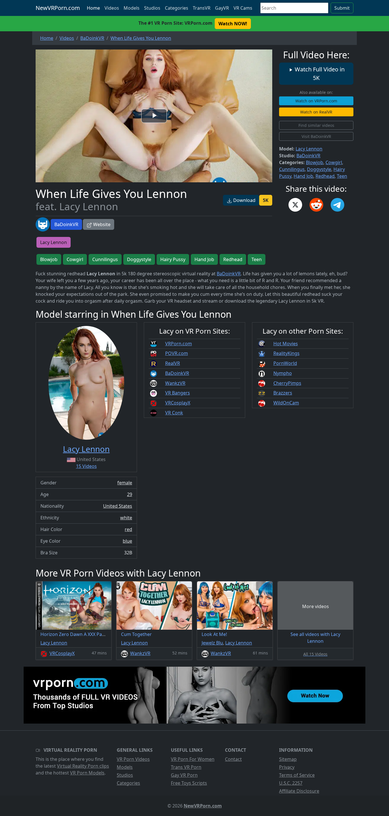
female (124, 483)
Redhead (325, 176)
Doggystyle (319, 169)
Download (243, 200)
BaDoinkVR (66, 224)
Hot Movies (285, 343)
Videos (112, 8)
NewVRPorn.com (58, 8)
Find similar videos (316, 125)
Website (101, 224)
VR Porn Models (87, 773)
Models (132, 8)
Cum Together (136, 634)
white (126, 518)
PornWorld (285, 363)
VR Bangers (177, 393)
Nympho (282, 373)
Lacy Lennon (309, 149)
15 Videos (86, 466)
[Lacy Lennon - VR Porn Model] (86, 383)
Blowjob (314, 162)
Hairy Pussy (172, 259)
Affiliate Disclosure (299, 791)
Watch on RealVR (316, 112)
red (128, 529)
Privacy (286, 767)
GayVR (222, 8)
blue (127, 541)
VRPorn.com (178, 343)
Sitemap (288, 759)
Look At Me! (214, 634)
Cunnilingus (292, 169)
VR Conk (174, 413)
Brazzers (282, 393)
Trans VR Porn (186, 767)
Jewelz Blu (212, 643)
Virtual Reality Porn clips (83, 766)
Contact (233, 759)
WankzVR (175, 383)
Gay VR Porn (184, 775)
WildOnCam (286, 403)
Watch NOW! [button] (232, 23)
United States (117, 506)
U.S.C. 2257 (290, 783)
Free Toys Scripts (189, 783)
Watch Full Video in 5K (319, 73)
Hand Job (303, 176)
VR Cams (243, 8)
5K (266, 200)
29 (129, 494)
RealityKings (286, 353)
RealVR (172, 363)
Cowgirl (333, 162)
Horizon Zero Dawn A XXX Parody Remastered (89, 634)
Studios (152, 8)
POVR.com (176, 353)
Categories (176, 8)
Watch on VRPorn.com (316, 101)
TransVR (201, 8)
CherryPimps (287, 383)
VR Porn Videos (133, 759)
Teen (342, 176)
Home (93, 8)
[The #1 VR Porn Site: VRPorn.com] (194, 695)
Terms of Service (297, 775)
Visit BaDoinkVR (316, 136)
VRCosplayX (177, 403)
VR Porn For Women (192, 759)
